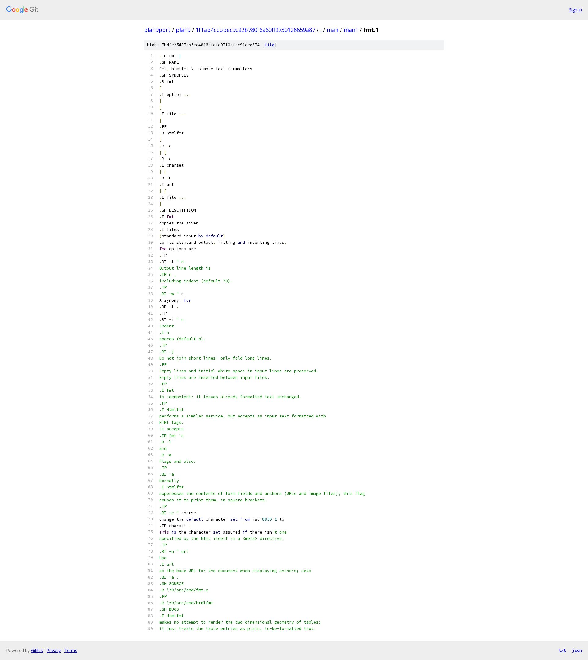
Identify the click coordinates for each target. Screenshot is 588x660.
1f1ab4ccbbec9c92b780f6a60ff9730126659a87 (255, 29)
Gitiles (37, 650)
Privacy (54, 650)
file (269, 44)
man (332, 29)
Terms (70, 650)
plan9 (183, 29)
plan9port (157, 29)
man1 (351, 29)
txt (562, 650)
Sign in (575, 10)
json (577, 650)
